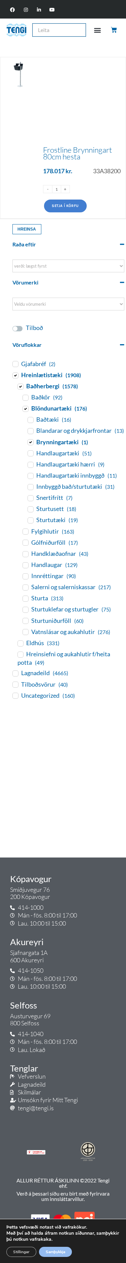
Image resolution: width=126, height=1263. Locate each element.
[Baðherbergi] (20, 386)
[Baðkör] (25, 397)
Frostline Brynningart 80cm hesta (77, 153)
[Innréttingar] (25, 576)
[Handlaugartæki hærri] (30, 464)
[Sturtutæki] (30, 520)
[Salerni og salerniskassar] (25, 587)
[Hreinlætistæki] (15, 375)
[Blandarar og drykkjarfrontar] (30, 430)
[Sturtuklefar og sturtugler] (25, 609)
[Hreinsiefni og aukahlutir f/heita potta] (20, 654)
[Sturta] (25, 598)
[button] (97, 29)
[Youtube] (51, 10)
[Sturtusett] (30, 509)
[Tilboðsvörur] (15, 684)
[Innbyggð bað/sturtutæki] (30, 486)
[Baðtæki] (30, 419)
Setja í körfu (65, 206)
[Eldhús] (20, 643)
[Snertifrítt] (30, 498)
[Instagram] (25, 10)
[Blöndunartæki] (25, 408)
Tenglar (24, 1068)
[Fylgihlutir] (25, 531)
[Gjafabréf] (15, 363)
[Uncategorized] (15, 695)
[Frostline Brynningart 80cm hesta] (19, 138)
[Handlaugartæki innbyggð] (30, 475)
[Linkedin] (38, 10)
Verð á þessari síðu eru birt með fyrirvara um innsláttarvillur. (63, 1196)
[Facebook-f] (12, 10)
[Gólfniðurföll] (25, 542)
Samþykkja (55, 1252)
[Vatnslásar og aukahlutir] (25, 631)
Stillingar (21, 1252)
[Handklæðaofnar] (25, 554)
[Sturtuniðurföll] (25, 620)
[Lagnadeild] (15, 673)
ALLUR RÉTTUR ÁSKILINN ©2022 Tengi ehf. (63, 1183)
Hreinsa (26, 229)
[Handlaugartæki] (30, 453)
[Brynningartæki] (30, 442)
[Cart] (114, 30)
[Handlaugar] (25, 565)
